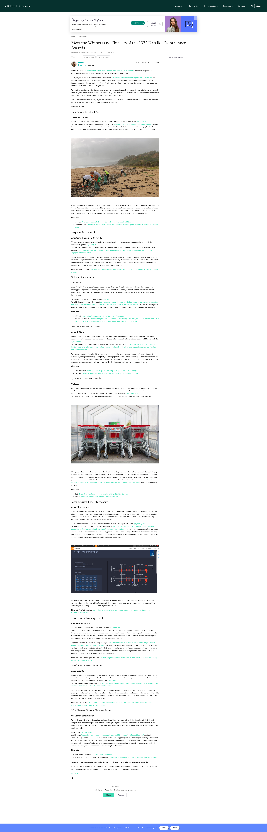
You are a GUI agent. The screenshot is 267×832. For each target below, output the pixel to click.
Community (193, 6)
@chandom (76, 342)
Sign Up (136, 23)
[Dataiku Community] (17, 6)
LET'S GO (75, 773)
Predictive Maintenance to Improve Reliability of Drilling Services (104, 494)
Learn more (153, 24)
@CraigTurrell (86, 732)
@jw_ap (106, 299)
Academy (179, 6)
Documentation (210, 6)
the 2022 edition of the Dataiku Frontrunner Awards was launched (108, 71)
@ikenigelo (92, 245)
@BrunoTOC (141, 121)
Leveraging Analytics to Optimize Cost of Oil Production (103, 316)
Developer (242, 6)
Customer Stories (103, 57)
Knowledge (227, 6)
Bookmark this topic (175, 58)
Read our (149, 828)
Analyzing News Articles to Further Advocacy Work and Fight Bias (106, 222)
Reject (175, 828)
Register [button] (121, 795)
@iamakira (112, 680)
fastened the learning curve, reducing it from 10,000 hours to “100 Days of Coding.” (112, 735)
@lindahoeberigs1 (133, 393)
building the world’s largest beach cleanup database (133, 124)
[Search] (252, 6)
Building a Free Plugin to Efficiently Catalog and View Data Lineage (112, 371)
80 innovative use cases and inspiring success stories (131, 78)
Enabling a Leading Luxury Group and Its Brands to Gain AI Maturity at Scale (109, 373)
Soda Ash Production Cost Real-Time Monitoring (99, 496)
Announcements (88, 57)
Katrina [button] (81, 63)
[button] (195, 18)
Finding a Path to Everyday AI (104, 754)
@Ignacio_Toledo (140, 524)
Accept (163, 828)
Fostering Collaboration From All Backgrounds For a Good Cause (133, 757)
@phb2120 (117, 627)
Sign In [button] (108, 795)
